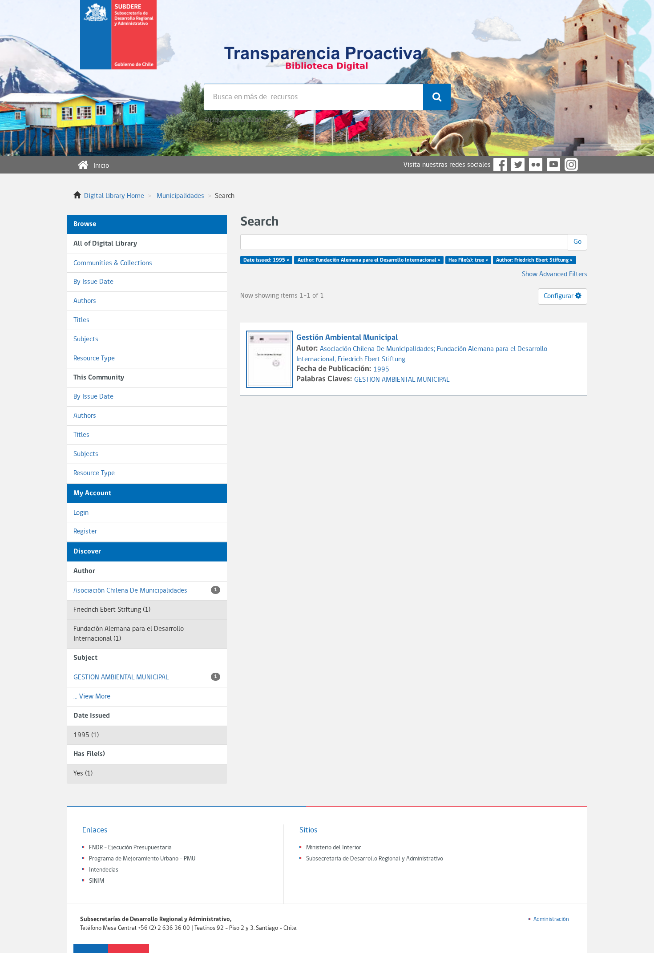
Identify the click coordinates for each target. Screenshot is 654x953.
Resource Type (94, 358)
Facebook (500, 164)
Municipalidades (180, 196)
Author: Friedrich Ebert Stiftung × (534, 260)
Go (577, 242)
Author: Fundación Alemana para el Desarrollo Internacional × (369, 260)
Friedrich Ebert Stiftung (371, 359)
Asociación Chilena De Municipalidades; (378, 349)
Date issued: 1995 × (266, 260)
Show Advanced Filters (554, 274)
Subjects (85, 339)
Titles (81, 320)
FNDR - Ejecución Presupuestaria (130, 847)
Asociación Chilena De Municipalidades (145, 590)
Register (85, 531)
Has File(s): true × (468, 260)
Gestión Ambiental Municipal (347, 338)
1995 (381, 369)
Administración (551, 919)
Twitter (518, 164)
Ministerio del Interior (333, 847)
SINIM (96, 881)
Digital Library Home (114, 196)
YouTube (553, 164)
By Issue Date (93, 282)
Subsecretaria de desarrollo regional (118, 42)
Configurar (559, 296)
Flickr (535, 164)
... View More (91, 696)
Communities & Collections (112, 263)
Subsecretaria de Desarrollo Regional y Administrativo (374, 859)
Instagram (571, 164)
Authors (84, 301)
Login (81, 513)
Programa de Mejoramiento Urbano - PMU (142, 859)
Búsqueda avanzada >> (236, 120)
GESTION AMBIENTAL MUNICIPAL (145, 677)
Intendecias (103, 870)
